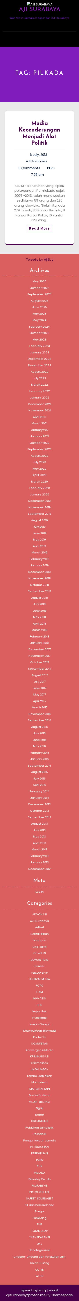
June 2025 (39, 307)
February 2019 (39, 559)
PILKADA (39, 1173)
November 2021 (40, 410)
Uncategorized (39, 1250)
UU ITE (39, 1270)
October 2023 (39, 333)
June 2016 (40, 740)
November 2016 (40, 714)
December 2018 (39, 572)
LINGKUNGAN (39, 1069)
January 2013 (39, 862)
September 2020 (39, 449)
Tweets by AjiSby (39, 259)
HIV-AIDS (39, 998)
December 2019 (39, 501)
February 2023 (39, 346)
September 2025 (39, 294)
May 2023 (39, 339)
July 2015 (39, 778)
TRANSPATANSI (39, 1237)
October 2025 (39, 288)
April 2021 (39, 417)
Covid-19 (39, 953)
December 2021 (39, 404)
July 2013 (39, 830)
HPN (39, 1005)
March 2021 (39, 423)
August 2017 (39, 675)
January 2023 (39, 352)
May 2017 (39, 694)
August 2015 (39, 772)
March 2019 (39, 552)
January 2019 (39, 565)
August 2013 (39, 824)
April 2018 (39, 624)
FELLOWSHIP (39, 973)
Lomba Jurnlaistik (39, 1076)
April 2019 (39, 546)
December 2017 (40, 649)
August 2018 (39, 598)
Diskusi (39, 966)
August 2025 (39, 301)
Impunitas (39, 1011)
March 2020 (39, 481)
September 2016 (39, 720)
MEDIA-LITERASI (39, 1102)
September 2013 (39, 817)
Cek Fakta (39, 947)
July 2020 (39, 462)
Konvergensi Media (39, 1050)
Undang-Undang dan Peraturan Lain (39, 1257)
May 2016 (39, 746)
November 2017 (39, 656)
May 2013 (39, 836)
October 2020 (39, 443)
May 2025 (39, 314)
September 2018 (39, 591)
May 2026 (39, 281)
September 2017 (39, 669)
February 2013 (39, 856)
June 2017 (39, 688)
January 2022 (39, 397)
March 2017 (39, 707)
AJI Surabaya (36, 161)
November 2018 (40, 578)
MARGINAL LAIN (39, 1089)
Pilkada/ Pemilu (40, 1179)
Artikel (39, 927)
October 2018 (39, 585)
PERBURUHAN (39, 1147)
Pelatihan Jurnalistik (39, 1127)
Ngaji (39, 1108)
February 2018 (39, 636)
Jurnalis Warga (39, 1024)
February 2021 (39, 430)
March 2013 (39, 849)
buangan (39, 940)
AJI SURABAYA (39, 10)
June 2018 (40, 611)
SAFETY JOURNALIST (39, 1198)
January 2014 (39, 798)
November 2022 (39, 365)
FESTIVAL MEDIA (39, 979)
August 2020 (39, 456)
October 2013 (39, 811)
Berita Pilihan (40, 934)
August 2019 (39, 520)
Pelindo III (39, 1134)
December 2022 (39, 359)
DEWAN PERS (39, 960)
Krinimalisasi (39, 1063)
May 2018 (39, 617)
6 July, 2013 (38, 154)
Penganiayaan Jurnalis (39, 1140)
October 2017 (39, 662)
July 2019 (39, 527)
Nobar (39, 1115)
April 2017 (39, 701)
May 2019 (39, 539)
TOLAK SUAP (39, 1231)
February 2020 (39, 488)
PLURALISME (40, 1185)
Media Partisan (39, 1095)
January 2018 (39, 643)
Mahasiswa (39, 1082)
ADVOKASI (39, 914)
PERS (51, 168)
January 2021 (39, 436)
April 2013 (39, 843)
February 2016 (39, 753)
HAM (39, 992)
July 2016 (39, 733)
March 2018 (39, 630)
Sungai (40, 1211)
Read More (39, 228)
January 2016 (39, 759)
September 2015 (39, 766)
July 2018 (39, 604)
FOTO (39, 985)
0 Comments (29, 168)
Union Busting (39, 1263)
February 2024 (39, 327)
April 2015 (39, 785)
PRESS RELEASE (39, 1192)
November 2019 (40, 507)
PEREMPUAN (39, 1153)
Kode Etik (39, 1037)
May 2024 (40, 320)
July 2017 (40, 681)
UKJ (39, 1244)
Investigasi (39, 1018)
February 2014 (39, 791)
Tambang (39, 1218)
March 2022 (39, 385)
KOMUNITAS (39, 1043)
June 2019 (40, 533)
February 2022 (39, 391)
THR (39, 1224)
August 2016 (39, 727)
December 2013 (39, 804)
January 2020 (39, 494)
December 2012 (39, 869)
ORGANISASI (39, 1121)
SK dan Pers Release (39, 1205)
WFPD (39, 1276)
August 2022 (39, 372)
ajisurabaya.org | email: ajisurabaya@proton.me (32, 1292)
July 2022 (39, 378)
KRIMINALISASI (39, 1056)
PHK (39, 1166)
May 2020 (39, 469)
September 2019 (39, 514)
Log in (40, 892)
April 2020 (39, 475)
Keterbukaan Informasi (39, 1031)
